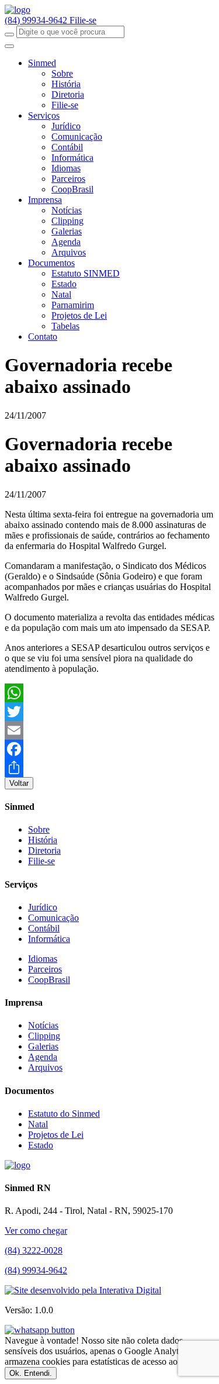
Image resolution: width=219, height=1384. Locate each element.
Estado (64, 284)
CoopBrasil (72, 189)
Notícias (66, 210)
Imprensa (45, 200)
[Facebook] (109, 749)
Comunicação (76, 136)
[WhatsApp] (109, 693)
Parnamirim (72, 305)
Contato (42, 336)
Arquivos (68, 252)
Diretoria (67, 94)
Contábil (67, 147)
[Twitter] (109, 711)
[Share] (109, 767)
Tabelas (65, 326)
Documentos (51, 263)
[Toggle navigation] (9, 46)
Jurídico (66, 126)
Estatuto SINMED (85, 273)
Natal (61, 294)
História (66, 84)
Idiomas (66, 168)
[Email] (109, 730)
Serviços (44, 115)
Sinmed (42, 63)
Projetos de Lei (79, 315)
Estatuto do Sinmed (64, 1114)
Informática (72, 158)
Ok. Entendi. (30, 1373)
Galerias (66, 231)
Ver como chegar (36, 1230)
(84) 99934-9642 (37, 20)
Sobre (62, 73)
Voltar (19, 783)
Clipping (67, 221)
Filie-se (82, 20)
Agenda (66, 242)
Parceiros (68, 179)
